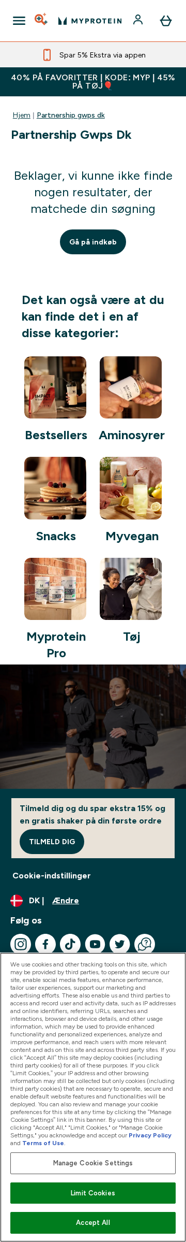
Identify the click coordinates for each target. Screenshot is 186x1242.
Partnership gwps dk (71, 115)
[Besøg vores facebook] (45, 944)
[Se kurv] (166, 20)
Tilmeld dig (52, 841)
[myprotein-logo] (89, 20)
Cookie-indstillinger (51, 875)
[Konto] (139, 20)
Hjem (21, 115)
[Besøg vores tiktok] (70, 944)
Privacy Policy (150, 1135)
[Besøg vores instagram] (20, 944)
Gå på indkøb (93, 242)
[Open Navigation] (19, 20)
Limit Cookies (93, 1193)
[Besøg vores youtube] (95, 944)
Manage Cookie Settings (93, 1163)
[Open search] (42, 20)
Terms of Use (43, 1143)
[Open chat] (144, 944)
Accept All (93, 1222)
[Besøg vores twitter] (120, 944)
